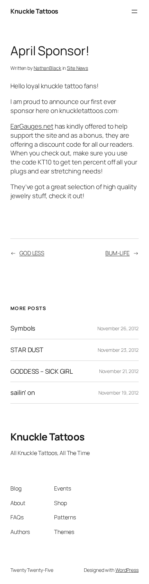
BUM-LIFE (117, 253)
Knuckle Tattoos (34, 11)
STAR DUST (26, 350)
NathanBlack (47, 68)
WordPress (127, 570)
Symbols (22, 328)
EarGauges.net (31, 126)
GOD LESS (31, 253)
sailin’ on (22, 392)
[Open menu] (134, 11)
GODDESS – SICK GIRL (41, 371)
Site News (77, 68)
